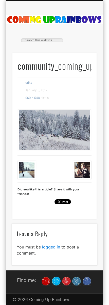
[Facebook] (87, 280)
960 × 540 (32, 98)
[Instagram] (76, 280)
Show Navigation (84, 45)
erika (28, 82)
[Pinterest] (66, 280)
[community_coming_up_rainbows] (54, 130)
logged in (51, 246)
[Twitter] (56, 280)
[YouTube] (46, 280)
